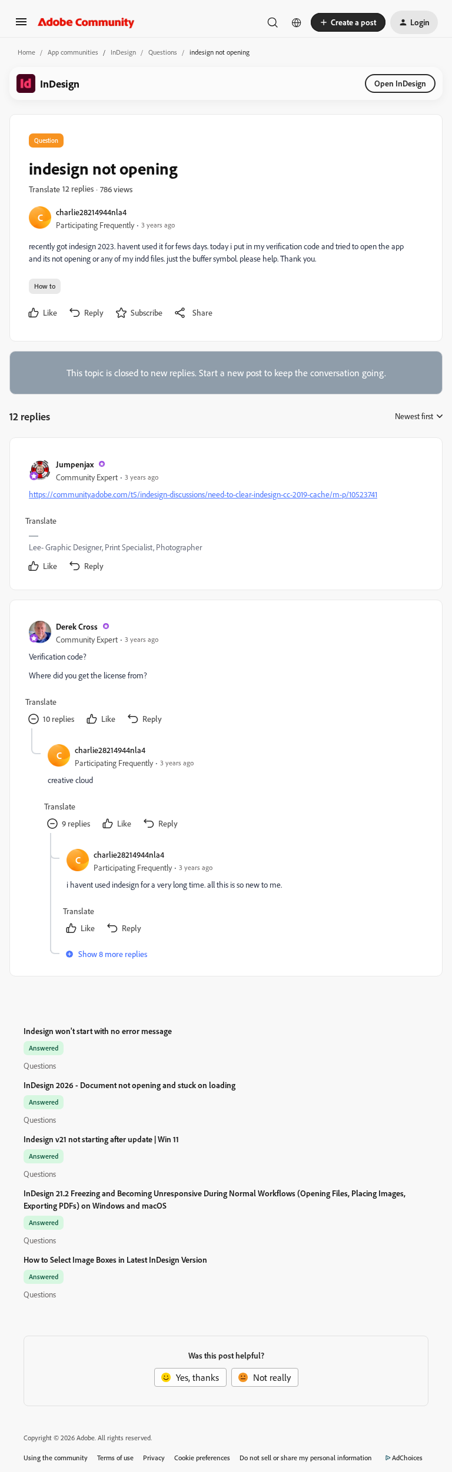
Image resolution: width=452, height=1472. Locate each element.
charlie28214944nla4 (91, 212)
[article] (225, 516)
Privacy (154, 1457)
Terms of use (115, 1457)
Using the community (56, 1457)
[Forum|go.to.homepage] (86, 22)
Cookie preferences (202, 1457)
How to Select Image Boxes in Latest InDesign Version (115, 1259)
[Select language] (296, 22)
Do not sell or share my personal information (306, 1457)
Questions (162, 52)
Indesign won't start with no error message (98, 1031)
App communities (73, 52)
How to (44, 286)
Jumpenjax (75, 464)
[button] (21, 25)
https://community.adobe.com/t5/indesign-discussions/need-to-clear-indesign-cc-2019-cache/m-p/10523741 (203, 494)
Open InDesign (400, 83)
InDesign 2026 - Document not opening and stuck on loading (129, 1085)
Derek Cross (77, 626)
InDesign (123, 52)
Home (26, 52)
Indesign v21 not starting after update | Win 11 (101, 1139)
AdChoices (407, 1457)
